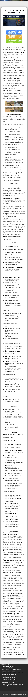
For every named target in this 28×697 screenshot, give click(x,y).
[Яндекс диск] (14, 38)
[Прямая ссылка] (14, 33)
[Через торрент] (14, 42)
